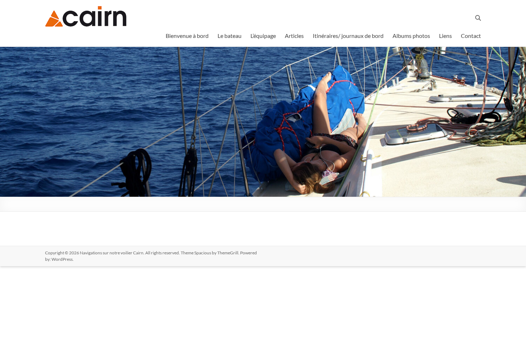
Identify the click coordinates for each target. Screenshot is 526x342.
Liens (445, 35)
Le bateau (230, 35)
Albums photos (411, 35)
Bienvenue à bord (187, 35)
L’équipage (263, 35)
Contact (471, 35)
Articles (294, 35)
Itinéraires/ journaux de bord (348, 35)
